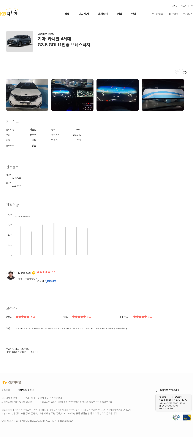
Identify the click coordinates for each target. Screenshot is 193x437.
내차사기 (84, 14)
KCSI (189, 414)
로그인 (175, 14)
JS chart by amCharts (22, 216)
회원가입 (159, 14)
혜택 (119, 14)
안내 (133, 14)
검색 (67, 14)
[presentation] (177, 71)
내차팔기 (103, 14)
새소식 (184, 6)
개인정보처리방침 (26, 390)
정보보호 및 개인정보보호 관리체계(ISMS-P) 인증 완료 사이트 (175, 414)
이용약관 (6, 390)
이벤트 (174, 6)
